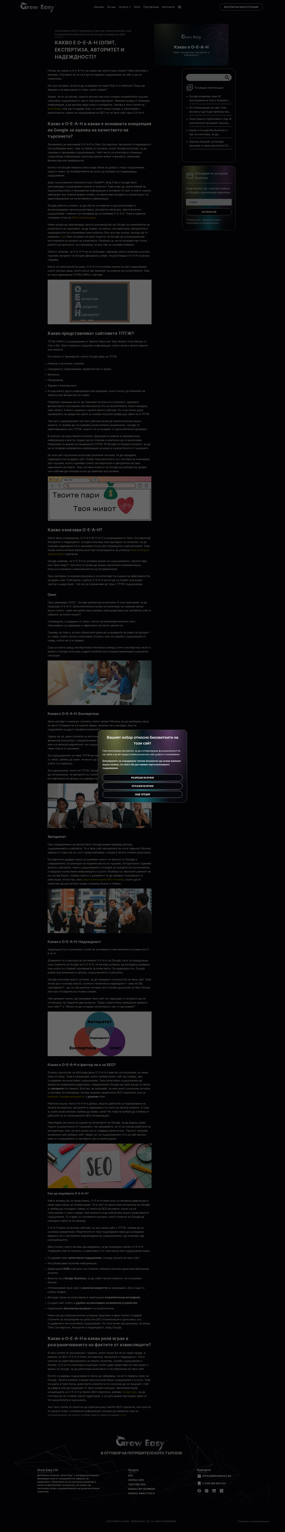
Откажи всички (142, 786)
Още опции (142, 794)
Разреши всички (142, 777)
